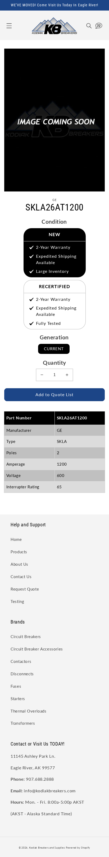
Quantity (54, 362)
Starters (18, 698)
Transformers (23, 723)
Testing (17, 601)
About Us (19, 564)
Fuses (16, 686)
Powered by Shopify (78, 847)
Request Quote (25, 589)
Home (16, 539)
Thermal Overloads (29, 711)
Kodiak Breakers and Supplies (47, 847)
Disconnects (22, 673)
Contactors (21, 661)
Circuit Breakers (26, 636)
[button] (3, 26)
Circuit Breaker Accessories (37, 649)
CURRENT (54, 348)
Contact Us (21, 576)
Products (19, 551)
